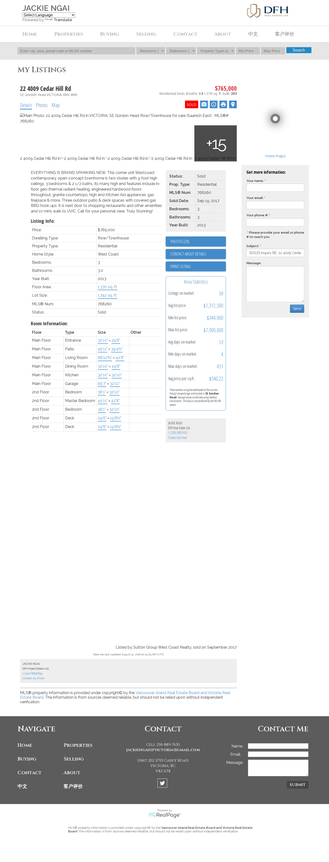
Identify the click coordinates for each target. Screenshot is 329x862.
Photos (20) (180, 241)
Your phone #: (257, 215)
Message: (253, 263)
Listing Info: (43, 221)
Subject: (252, 246)
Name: (237, 746)
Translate (63, 20)
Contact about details (188, 254)
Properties (78, 745)
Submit (298, 784)
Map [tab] (56, 105)
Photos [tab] (42, 105)
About (72, 772)
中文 (22, 786)
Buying (27, 759)
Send (297, 309)
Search (299, 50)
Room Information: (49, 323)
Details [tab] (26, 105)
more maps (275, 156)
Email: (236, 754)
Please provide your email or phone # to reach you (275, 235)
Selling (74, 759)
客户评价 (284, 34)
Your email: (254, 198)
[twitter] (163, 784)
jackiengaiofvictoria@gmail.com (163, 750)
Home (29, 34)
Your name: (255, 181)
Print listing (181, 266)
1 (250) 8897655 (177, 432)
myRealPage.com (164, 815)
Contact (185, 34)
